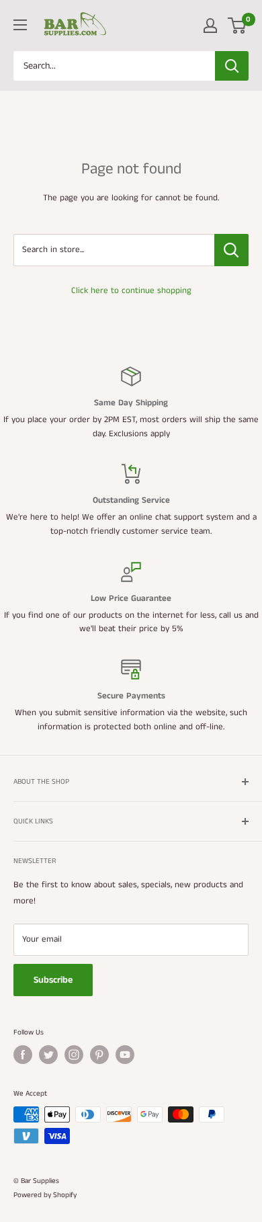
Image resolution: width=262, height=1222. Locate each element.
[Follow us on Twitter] (48, 1054)
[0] (237, 25)
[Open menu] (20, 24)
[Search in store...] (231, 250)
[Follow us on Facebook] (22, 1054)
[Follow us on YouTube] (125, 1054)
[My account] (210, 25)
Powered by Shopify (45, 1195)
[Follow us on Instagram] (73, 1054)
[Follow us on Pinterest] (99, 1054)
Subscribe (53, 980)
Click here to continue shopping (131, 290)
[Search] (232, 66)
